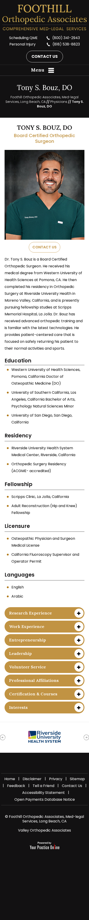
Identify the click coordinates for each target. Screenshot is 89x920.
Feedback (16, 785)
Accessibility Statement (43, 792)
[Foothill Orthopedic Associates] (44, 17)
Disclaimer (32, 779)
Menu (37, 70)
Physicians (58, 101)
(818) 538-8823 (66, 44)
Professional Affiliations (34, 680)
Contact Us (44, 56)
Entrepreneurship (27, 640)
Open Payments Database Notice (44, 799)
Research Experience (30, 613)
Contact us (44, 247)
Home (9, 779)
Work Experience (26, 626)
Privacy (55, 779)
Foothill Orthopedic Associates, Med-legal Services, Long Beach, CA (42, 99)
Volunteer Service (27, 667)
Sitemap (77, 779)
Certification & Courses (33, 694)
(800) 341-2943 (66, 37)
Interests (18, 707)
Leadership (20, 653)
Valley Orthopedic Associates (44, 830)
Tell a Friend (43, 785)
